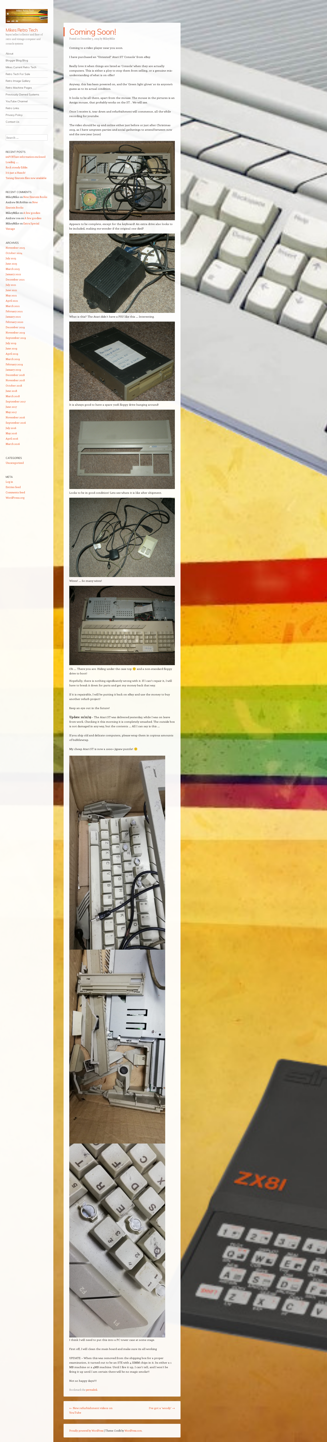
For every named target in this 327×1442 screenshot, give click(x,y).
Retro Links (12, 108)
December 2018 (15, 375)
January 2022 (13, 274)
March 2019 (13, 359)
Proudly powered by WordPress (86, 1430)
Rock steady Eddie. (17, 167)
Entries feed (13, 487)
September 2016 (16, 422)
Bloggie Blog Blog (17, 60)
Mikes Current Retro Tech (21, 67)
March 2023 (13, 269)
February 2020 (14, 322)
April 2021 (12, 300)
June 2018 (11, 391)
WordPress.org (15, 497)
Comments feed (15, 492)
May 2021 (11, 295)
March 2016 (13, 444)
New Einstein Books (35, 197)
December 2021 (15, 279)
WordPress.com (133, 1430)
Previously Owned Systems (22, 94)
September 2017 (16, 401)
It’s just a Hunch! (15, 172)
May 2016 (11, 433)
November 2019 (15, 332)
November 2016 (15, 417)
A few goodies (31, 213)
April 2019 (12, 353)
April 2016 (12, 438)
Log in (9, 482)
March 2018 (13, 396)
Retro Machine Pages (19, 87)
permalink (91, 1389)
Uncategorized (15, 463)
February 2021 (14, 311)
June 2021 (11, 290)
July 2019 (11, 343)
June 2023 (11, 263)
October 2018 (14, 385)
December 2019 (15, 327)
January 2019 (13, 369)
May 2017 (11, 412)
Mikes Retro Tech (22, 30)
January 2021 (13, 316)
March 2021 (13, 306)
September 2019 (16, 338)
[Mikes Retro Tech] (27, 16)
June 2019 (11, 348)
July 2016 (11, 428)
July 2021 (11, 285)
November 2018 (15, 380)
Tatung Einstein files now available (26, 178)
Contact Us (12, 121)
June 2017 (11, 407)
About (9, 53)
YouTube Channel (17, 101)
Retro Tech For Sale (18, 74)
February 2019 (14, 364)
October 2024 (14, 253)
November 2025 (15, 247)
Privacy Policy (14, 115)
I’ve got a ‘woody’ (162, 1408)
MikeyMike (109, 38)
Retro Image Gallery (18, 81)
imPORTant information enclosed (25, 157)
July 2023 (11, 258)
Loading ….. (12, 162)
